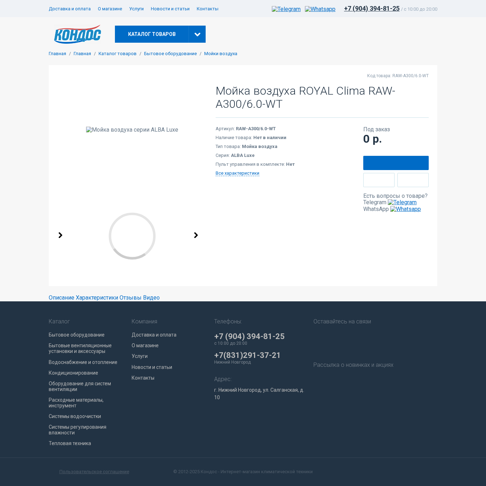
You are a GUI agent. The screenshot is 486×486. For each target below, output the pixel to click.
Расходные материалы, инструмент (76, 402)
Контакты (207, 8)
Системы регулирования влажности (77, 429)
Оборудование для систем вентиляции (80, 386)
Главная (57, 53)
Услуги (136, 8)
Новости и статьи (170, 8)
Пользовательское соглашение (94, 471)
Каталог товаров (118, 53)
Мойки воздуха (220, 53)
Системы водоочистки (75, 416)
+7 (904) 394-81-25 (372, 8)
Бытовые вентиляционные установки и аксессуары (80, 348)
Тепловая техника (70, 443)
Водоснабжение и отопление (83, 362)
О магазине (110, 8)
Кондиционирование (73, 373)
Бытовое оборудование (170, 53)
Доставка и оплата (70, 8)
